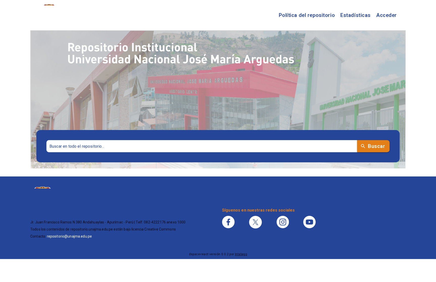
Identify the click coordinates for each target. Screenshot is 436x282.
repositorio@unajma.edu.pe (69, 236)
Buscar (376, 146)
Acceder (386, 15)
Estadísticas (355, 15)
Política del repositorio (307, 15)
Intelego (241, 254)
